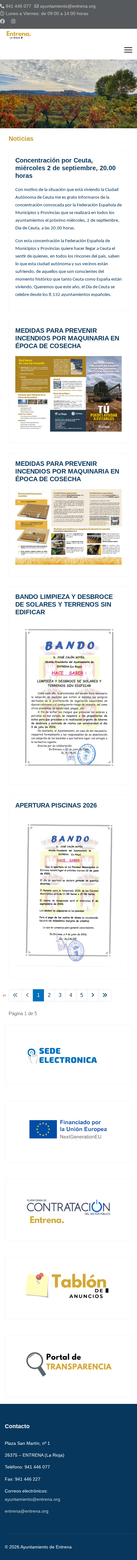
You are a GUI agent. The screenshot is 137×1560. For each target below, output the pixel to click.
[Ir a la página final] (105, 995)
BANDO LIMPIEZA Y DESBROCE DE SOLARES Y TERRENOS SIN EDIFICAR (64, 604)
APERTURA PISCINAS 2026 (56, 805)
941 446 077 (18, 6)
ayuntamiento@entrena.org (68, 6)
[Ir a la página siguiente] (92, 995)
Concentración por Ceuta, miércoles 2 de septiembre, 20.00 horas (65, 168)
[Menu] (128, 50)
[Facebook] (2, 21)
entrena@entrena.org (26, 1511)
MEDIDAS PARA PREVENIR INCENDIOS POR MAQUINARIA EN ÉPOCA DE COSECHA (67, 338)
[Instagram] (13, 21)
